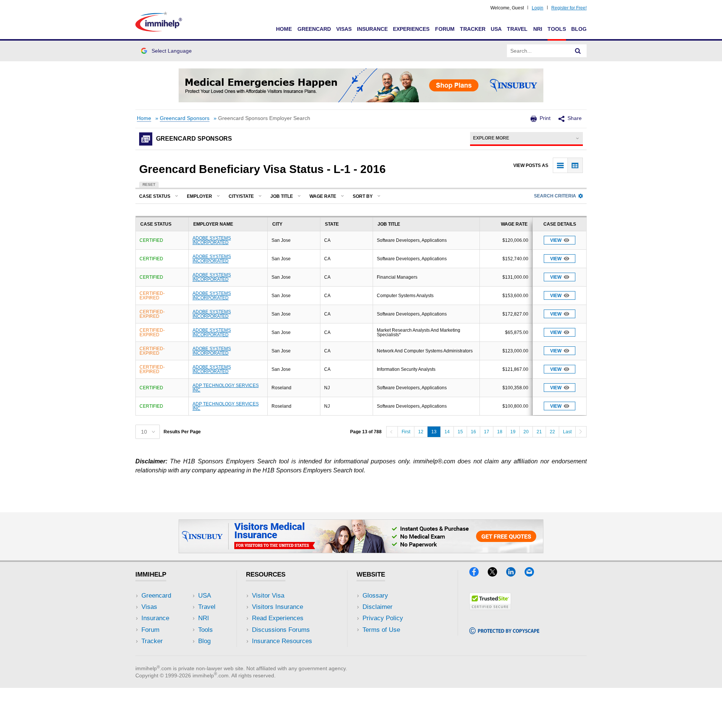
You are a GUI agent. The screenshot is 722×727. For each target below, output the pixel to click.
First (406, 431)
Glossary (375, 595)
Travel (517, 29)
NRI (537, 29)
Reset (149, 184)
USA (496, 29)
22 (552, 431)
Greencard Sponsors (184, 118)
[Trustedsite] (490, 608)
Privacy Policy (383, 618)
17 (486, 431)
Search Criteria (555, 196)
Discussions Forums (281, 629)
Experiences (411, 29)
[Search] (578, 50)
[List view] (560, 165)
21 (539, 431)
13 (434, 431)
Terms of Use (381, 629)
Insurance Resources (282, 641)
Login (537, 8)
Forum (445, 29)
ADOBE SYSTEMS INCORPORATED (212, 240)
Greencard (314, 29)
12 (420, 431)
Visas (344, 29)
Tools (557, 29)
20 (526, 431)
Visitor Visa (268, 595)
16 (473, 431)
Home (284, 29)
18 (499, 431)
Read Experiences (277, 618)
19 (513, 431)
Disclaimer (378, 606)
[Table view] (575, 165)
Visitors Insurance (277, 606)
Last (567, 431)
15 (460, 431)
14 (447, 431)
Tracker (472, 29)
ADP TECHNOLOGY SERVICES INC (226, 388)
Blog (579, 29)
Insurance (372, 29)
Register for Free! (569, 8)
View (555, 240)
